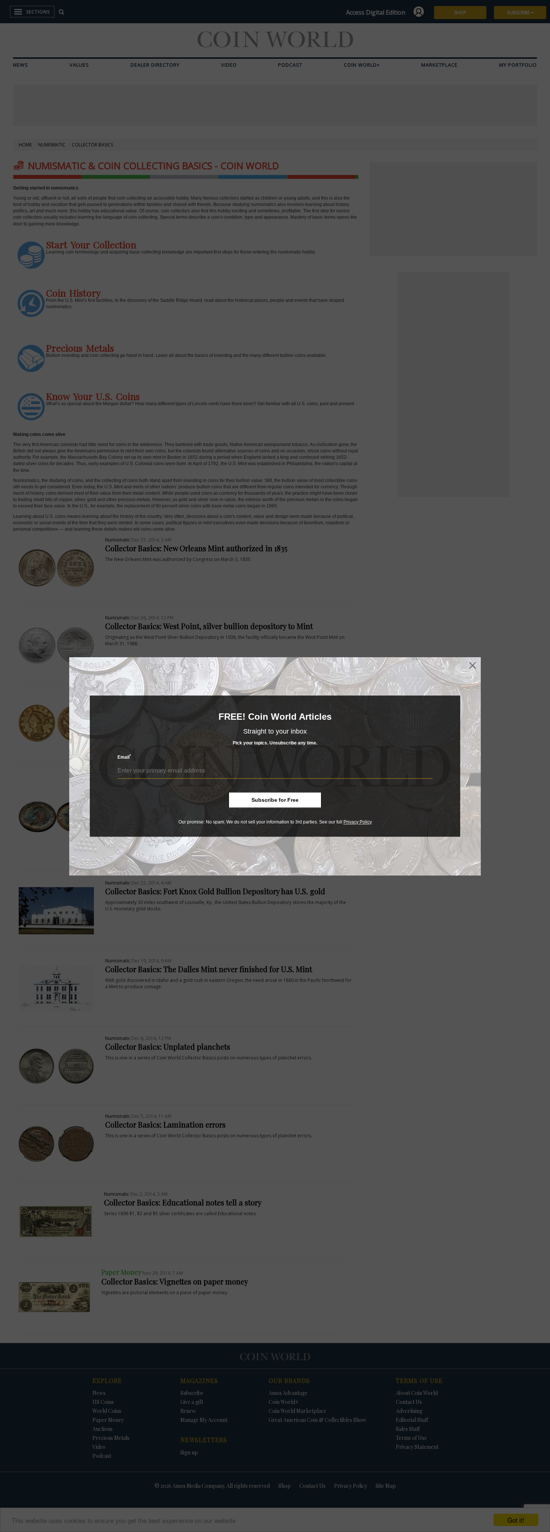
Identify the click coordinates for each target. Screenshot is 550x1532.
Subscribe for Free (275, 800)
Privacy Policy (357, 822)
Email (124, 757)
